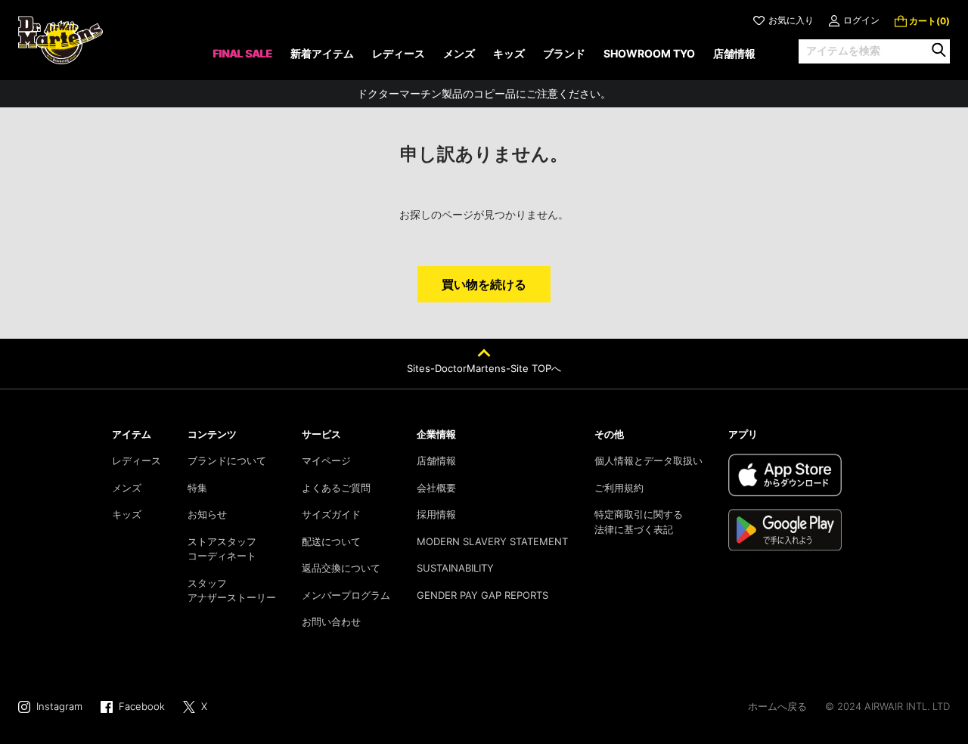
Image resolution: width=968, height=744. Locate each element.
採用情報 (436, 514)
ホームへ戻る (777, 706)
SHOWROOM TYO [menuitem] (649, 53)
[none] (242, 58)
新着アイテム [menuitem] (322, 53)
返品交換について (341, 568)
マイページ (326, 460)
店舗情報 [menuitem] (734, 53)
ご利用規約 (619, 488)
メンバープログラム (346, 595)
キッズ (126, 514)
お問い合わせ (331, 621)
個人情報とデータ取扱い (648, 460)
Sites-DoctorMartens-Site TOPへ (484, 368)
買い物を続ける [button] (484, 284)
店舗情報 (436, 460)
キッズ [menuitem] (509, 53)
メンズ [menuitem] (459, 53)
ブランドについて (227, 460)
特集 (197, 488)
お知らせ (207, 514)
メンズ (126, 488)
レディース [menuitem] (398, 53)
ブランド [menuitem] (564, 53)
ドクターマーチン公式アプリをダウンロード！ (484, 100)
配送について (331, 541)
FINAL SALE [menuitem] (242, 53)
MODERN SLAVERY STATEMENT (492, 541)
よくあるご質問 (336, 488)
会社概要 (436, 488)
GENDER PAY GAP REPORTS (482, 595)
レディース (136, 460)
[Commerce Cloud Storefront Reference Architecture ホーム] (60, 40)
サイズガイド (331, 514)
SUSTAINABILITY (455, 568)
